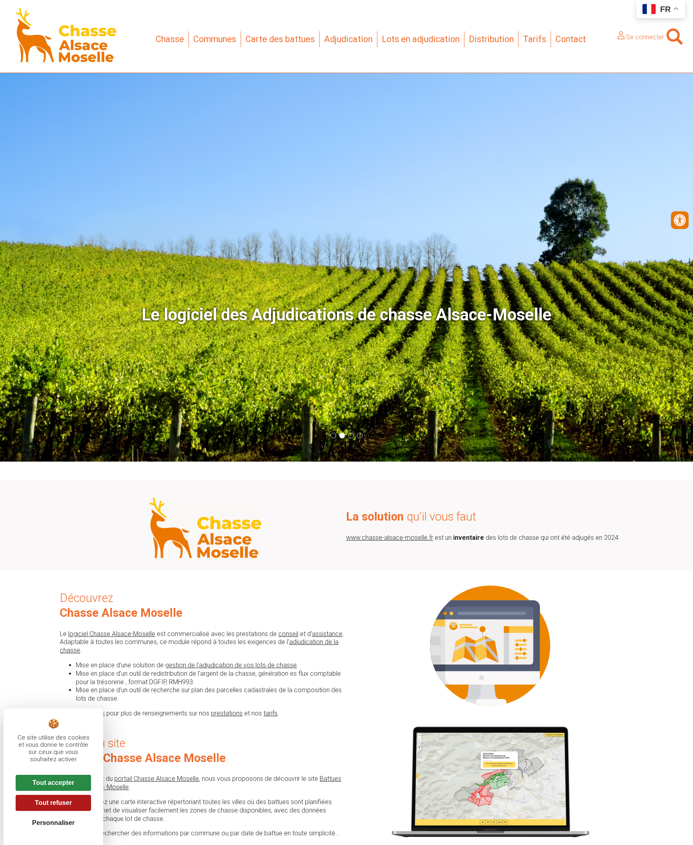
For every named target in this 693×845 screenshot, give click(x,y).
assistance (327, 634)
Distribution (491, 39)
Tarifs (534, 39)
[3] (351, 435)
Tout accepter (53, 782)
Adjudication (348, 39)
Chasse (170, 39)
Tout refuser (53, 802)
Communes (214, 39)
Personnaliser (53, 822)
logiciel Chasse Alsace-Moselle (111, 634)
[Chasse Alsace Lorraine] (66, 60)
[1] (333, 435)
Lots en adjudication (421, 39)
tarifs (270, 713)
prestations (227, 713)
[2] (342, 435)
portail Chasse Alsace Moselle (156, 778)
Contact (570, 39)
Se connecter (644, 37)
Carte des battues (280, 39)
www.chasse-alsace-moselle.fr (389, 537)
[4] (360, 435)
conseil (288, 634)
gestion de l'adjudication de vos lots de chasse (231, 665)
